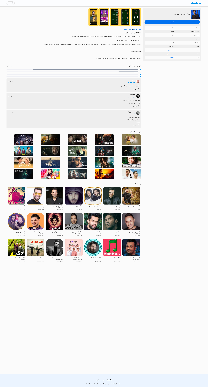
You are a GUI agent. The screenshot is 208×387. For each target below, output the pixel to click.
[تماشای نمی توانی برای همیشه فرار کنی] (50, 151)
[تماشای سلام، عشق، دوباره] (131, 140)
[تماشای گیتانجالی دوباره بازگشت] (104, 151)
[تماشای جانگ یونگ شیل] (23, 140)
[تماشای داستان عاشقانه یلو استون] (23, 163)
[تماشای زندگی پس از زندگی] (104, 163)
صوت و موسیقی (170, 54)
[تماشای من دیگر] (77, 163)
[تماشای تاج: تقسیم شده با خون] (77, 174)
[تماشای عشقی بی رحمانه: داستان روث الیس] (131, 151)
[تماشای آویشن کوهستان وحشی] (77, 151)
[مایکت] (196, 4)
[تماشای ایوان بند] (131, 174)
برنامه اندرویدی (171, 50)
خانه (140, 29)
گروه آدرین (171, 57)
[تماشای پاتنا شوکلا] (50, 140)
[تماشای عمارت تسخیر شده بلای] (50, 163)
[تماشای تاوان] (131, 163)
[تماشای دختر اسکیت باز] (50, 174)
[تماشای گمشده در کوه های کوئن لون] (77, 140)
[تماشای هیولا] (104, 140)
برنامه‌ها (135, 29)
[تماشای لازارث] (104, 174)
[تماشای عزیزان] (23, 151)
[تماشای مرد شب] (23, 174)
